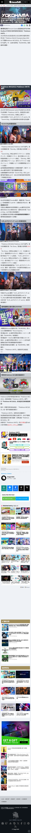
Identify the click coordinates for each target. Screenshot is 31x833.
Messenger (10, 489)
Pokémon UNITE (14, 432)
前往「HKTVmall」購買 (20, 447)
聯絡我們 (13, 799)
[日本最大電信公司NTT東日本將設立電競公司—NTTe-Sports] (23, 674)
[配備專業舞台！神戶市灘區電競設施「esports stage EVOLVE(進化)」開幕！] (8, 707)
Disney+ (28, 587)
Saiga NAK (15, 2)
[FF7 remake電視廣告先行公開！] (23, 691)
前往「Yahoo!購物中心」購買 (20, 449)
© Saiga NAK (15, 829)
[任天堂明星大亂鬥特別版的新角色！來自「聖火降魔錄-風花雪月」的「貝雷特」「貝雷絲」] (8, 674)
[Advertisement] (15, 67)
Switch (9, 473)
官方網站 (22, 422)
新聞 (2, 25)
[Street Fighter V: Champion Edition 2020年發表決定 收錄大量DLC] (8, 691)
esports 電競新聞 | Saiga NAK (15, 820)
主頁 (3, 799)
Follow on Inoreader (22, 498)
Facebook (15, 489)
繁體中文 (26, 2)
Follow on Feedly (8, 498)
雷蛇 (23, 587)
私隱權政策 (24, 799)
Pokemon (4, 473)
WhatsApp (4, 489)
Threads (21, 489)
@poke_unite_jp (13, 425)
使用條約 (18, 799)
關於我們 (7, 799)
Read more (25, 461)
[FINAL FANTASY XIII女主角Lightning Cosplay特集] (23, 707)
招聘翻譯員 (4, 801)
